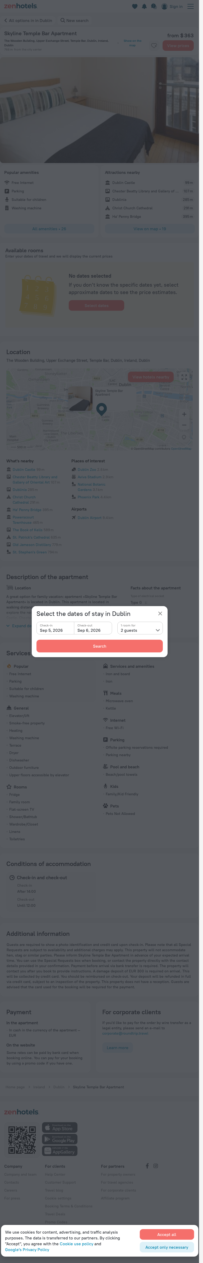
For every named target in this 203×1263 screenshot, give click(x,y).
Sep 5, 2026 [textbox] (51, 630)
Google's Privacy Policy (27, 1249)
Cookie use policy (76, 1243)
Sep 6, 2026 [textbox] (89, 630)
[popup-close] (160, 613)
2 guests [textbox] (129, 630)
